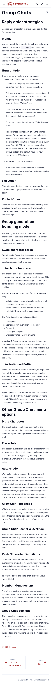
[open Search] (37, 3)
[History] (47, 3)
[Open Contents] (47, 12)
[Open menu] (4, 3)
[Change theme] (42, 3)
